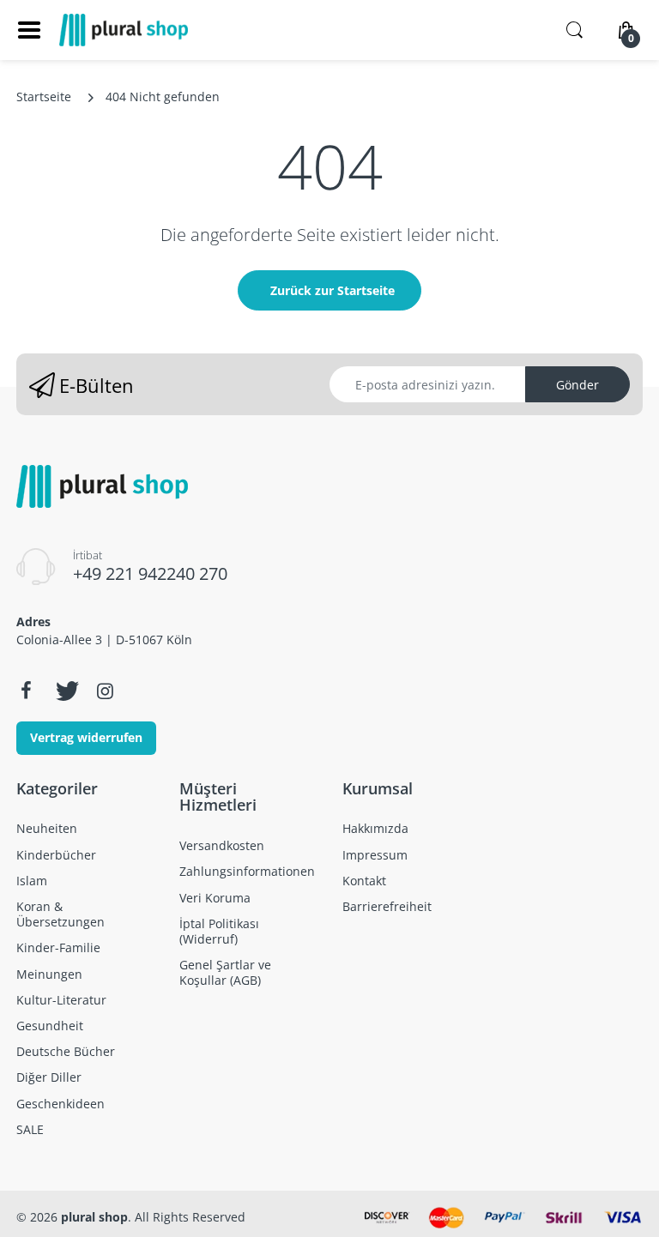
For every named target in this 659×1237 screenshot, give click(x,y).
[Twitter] (65, 690)
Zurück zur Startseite (332, 290)
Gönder (577, 385)
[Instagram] (104, 690)
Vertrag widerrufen (86, 737)
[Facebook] (25, 690)
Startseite (43, 96)
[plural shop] (123, 30)
